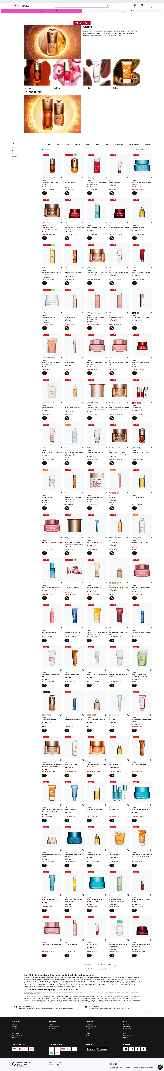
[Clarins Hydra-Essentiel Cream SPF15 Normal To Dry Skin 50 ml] (97, 891)
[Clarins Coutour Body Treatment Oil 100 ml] (97, 801)
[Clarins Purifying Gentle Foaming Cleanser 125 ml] (97, 666)
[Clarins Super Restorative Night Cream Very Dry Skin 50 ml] (142, 936)
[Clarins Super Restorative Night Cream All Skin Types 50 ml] (119, 219)
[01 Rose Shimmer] (110, 493)
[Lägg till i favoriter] (60, 177)
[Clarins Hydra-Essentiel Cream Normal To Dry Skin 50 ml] (142, 174)
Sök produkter (60, 5)
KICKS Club (52, 1024)
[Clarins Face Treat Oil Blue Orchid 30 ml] (97, 846)
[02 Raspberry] (138, 403)
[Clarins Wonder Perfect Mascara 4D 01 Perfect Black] (142, 309)
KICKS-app (126, 1037)
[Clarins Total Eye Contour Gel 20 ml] (74, 801)
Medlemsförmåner (54, 1026)
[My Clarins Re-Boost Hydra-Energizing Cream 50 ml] (97, 489)
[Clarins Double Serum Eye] (74, 174)
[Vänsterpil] (145, 1012)
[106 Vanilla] (118, 583)
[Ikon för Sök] (108, 5)
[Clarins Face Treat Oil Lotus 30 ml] (119, 756)
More (87, 1035)
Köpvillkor (14, 1026)
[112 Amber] (95, 715)
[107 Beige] (88, 715)
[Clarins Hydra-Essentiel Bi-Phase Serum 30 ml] (52, 579)
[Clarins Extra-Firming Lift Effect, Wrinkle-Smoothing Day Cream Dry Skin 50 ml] (119, 399)
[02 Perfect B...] (138, 313)
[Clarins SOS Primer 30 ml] (119, 711)
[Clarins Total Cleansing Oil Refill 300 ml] (119, 846)
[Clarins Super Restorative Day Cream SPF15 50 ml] (142, 354)
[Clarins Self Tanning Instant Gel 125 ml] (142, 756)
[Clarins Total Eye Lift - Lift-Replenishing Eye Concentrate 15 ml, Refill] (97, 174)
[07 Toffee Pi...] (118, 493)
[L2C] (48, 715)
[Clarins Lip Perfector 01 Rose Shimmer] (119, 489)
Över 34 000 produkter (109, 1)
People (88, 1029)
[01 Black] (135, 313)
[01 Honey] (135, 403)
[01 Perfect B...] (133, 313)
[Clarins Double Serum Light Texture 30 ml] (142, 444)
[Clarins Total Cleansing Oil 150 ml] (119, 534)
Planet (88, 1031)
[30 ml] (110, 715)
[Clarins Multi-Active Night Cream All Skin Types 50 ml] (142, 579)
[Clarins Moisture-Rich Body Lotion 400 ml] (142, 534)
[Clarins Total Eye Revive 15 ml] (74, 354)
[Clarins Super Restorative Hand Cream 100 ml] (142, 264)
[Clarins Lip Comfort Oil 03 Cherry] (142, 399)
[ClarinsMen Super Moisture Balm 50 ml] (142, 622)
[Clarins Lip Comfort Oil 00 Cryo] (119, 801)
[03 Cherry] (133, 403)
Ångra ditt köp (16, 1037)
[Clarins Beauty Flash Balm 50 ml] (119, 174)
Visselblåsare (127, 1026)
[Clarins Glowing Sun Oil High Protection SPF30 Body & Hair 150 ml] (74, 891)
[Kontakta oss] (160, 1067)
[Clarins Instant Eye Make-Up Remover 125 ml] (97, 219)
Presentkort (15, 1031)
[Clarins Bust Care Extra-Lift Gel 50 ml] (52, 622)
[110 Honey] (90, 715)
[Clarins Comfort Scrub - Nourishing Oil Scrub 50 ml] (119, 666)
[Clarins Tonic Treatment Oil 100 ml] (142, 489)
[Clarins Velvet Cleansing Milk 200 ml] (74, 756)
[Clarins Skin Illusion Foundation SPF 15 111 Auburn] (119, 579)
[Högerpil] (151, 1012)
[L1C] (45, 715)
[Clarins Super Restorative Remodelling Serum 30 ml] (142, 891)
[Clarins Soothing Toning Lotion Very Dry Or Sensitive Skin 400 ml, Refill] (52, 354)
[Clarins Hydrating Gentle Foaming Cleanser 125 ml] (97, 579)
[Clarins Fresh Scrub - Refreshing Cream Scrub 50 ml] (52, 666)
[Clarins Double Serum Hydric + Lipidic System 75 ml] (52, 174)
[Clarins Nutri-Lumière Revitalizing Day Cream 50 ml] (52, 846)
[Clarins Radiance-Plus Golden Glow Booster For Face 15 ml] (74, 264)
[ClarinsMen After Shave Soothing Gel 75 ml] (74, 622)
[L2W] (50, 715)
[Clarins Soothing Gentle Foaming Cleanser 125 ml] (52, 444)
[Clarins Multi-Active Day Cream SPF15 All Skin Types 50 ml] (97, 354)
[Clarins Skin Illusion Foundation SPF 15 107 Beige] (97, 711)
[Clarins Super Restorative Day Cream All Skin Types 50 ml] (74, 219)
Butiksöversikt (127, 1029)
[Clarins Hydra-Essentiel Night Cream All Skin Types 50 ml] (74, 846)
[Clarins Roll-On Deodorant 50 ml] (52, 489)
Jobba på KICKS (127, 1031)
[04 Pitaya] (140, 403)
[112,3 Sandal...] (115, 583)
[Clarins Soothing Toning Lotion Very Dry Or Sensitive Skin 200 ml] (97, 309)
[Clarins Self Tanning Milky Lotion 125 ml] (74, 666)
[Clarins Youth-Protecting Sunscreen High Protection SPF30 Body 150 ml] (97, 622)
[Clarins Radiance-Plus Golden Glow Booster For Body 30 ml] (74, 489)
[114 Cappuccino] (113, 583)
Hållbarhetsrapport (91, 1026)
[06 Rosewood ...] (115, 493)
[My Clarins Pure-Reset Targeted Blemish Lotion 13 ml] (119, 936)
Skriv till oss (20, 1066)
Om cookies (15, 1029)
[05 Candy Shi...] (113, 493)
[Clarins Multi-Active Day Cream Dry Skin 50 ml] (52, 936)
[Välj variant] (44, 193)
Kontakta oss (15, 1024)
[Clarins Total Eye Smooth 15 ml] (74, 309)
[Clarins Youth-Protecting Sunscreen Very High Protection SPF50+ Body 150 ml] (142, 846)
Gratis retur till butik (94, 1)
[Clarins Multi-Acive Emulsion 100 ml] (74, 936)
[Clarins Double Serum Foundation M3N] (52, 711)
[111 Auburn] (110, 583)
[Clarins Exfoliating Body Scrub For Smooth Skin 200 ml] (97, 444)
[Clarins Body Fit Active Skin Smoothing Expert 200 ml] (142, 711)
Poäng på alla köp (79, 1)
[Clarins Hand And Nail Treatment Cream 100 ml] (119, 264)
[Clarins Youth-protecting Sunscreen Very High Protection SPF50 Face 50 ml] (52, 801)
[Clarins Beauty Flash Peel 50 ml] (97, 936)
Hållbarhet (89, 1024)
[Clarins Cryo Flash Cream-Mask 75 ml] (52, 309)
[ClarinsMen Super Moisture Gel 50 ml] (74, 711)
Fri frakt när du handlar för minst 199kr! (60, 1)
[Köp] (66, 193)
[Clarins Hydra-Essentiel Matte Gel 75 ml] (52, 891)
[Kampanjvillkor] (55, 189)
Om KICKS (126, 1024)
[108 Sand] (93, 715)
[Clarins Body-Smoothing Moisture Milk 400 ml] (74, 444)
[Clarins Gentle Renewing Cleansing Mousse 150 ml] (74, 399)
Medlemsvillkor (53, 1029)
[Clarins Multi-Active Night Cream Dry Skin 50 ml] (52, 534)
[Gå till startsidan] (25, 6)
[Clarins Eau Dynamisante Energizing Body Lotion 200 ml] (119, 622)
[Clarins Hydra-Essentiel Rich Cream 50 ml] (142, 801)
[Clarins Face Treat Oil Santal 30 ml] (142, 219)
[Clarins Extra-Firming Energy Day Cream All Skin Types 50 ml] (97, 756)
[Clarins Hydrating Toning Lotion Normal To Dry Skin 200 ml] (52, 264)
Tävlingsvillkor (15, 1033)
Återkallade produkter (18, 1035)
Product (88, 1033)
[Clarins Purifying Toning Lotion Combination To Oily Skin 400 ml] (142, 666)
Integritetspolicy (128, 1035)
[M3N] (43, 715)
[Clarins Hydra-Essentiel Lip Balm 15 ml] (97, 534)
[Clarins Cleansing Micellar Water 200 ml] (119, 309)
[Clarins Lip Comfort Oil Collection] (74, 579)
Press (125, 1033)
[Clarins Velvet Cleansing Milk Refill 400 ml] (52, 399)
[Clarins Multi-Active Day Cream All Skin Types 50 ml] (119, 354)
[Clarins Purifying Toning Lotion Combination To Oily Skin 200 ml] (119, 891)
